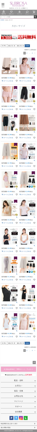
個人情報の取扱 (5, 427)
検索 (35, 17)
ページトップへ (34, 362)
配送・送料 (18, 380)
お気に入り (11, 13)
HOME (2, 20)
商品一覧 (4, 13)
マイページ (19, 13)
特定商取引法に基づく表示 (9, 423)
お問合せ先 (18, 396)
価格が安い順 (11, 45)
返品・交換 (18, 391)
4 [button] (32, 53)
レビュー (27, 13)
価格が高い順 (20, 45)
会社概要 (18, 412)
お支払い (18, 386)
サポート (18, 406)
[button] (34, 53)
